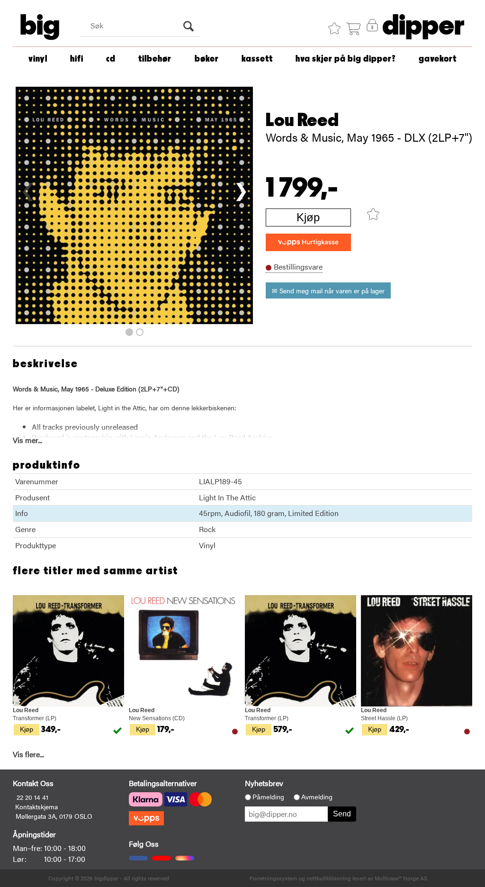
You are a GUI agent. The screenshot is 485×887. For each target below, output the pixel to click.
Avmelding (316, 797)
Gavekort (438, 58)
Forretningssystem (273, 878)
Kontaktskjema (36, 806)
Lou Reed (302, 120)
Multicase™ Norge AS (401, 878)
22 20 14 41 (32, 797)
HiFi (76, 58)
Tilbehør (154, 58)
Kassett (257, 58)
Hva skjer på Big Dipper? (346, 58)
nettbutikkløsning (328, 878)
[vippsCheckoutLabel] (308, 242)
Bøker (207, 58)
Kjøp (308, 217)
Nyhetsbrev (264, 783)
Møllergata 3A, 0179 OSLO (54, 816)
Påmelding (268, 797)
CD (111, 58)
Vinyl (37, 58)
